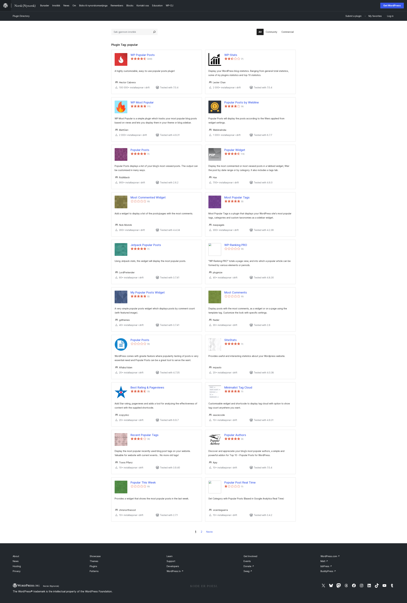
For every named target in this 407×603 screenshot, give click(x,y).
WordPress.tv (175, 571)
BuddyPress (328, 571)
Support (171, 561)
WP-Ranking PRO (235, 245)
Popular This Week (143, 482)
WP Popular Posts (143, 55)
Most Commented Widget (148, 197)
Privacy (17, 571)
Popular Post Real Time (240, 482)
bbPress (326, 566)
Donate (249, 566)
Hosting (17, 566)
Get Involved (250, 556)
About (16, 556)
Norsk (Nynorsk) (51, 586)
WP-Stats (230, 55)
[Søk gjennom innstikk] (154, 32)
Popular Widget (234, 150)
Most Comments (235, 292)
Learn (169, 556)
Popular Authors (235, 435)
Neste (209, 531)
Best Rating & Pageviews (147, 387)
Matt (324, 561)
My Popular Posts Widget (148, 292)
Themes (94, 561)
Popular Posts (140, 150)
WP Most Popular (142, 102)
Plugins (93, 566)
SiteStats (230, 340)
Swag (248, 571)
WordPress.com (330, 556)
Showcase (95, 556)
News (16, 561)
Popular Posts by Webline (241, 102)
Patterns (94, 571)
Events (247, 561)
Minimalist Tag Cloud (238, 387)
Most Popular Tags (237, 197)
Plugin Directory (21, 16)
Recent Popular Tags (145, 435)
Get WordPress (392, 5)
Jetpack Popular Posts (146, 245)
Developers (173, 566)
